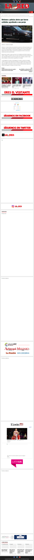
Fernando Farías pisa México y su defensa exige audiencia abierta (27, 85)
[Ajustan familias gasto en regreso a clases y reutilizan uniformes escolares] (20, 546)
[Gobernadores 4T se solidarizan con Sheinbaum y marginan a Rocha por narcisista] (6, 80)
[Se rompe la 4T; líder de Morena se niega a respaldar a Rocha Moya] (17, 80)
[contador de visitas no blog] (17, 98)
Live (32, 12)
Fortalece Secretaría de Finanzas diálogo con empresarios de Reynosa (28, 551)
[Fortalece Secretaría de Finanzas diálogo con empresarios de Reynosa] (28, 546)
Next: (25, 69)
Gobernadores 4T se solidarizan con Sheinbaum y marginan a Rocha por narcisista (6, 85)
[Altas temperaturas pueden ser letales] (5, 546)
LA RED (3, 24)
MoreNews (23, 559)
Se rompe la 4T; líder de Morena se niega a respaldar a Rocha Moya (17, 85)
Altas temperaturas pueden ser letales (4, 550)
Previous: (9, 69)
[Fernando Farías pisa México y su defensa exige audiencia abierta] (27, 80)
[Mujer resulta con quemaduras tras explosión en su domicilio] (13, 546)
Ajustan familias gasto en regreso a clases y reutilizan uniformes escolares (20, 551)
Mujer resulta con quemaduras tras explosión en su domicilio (12, 551)
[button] (2, 12)
